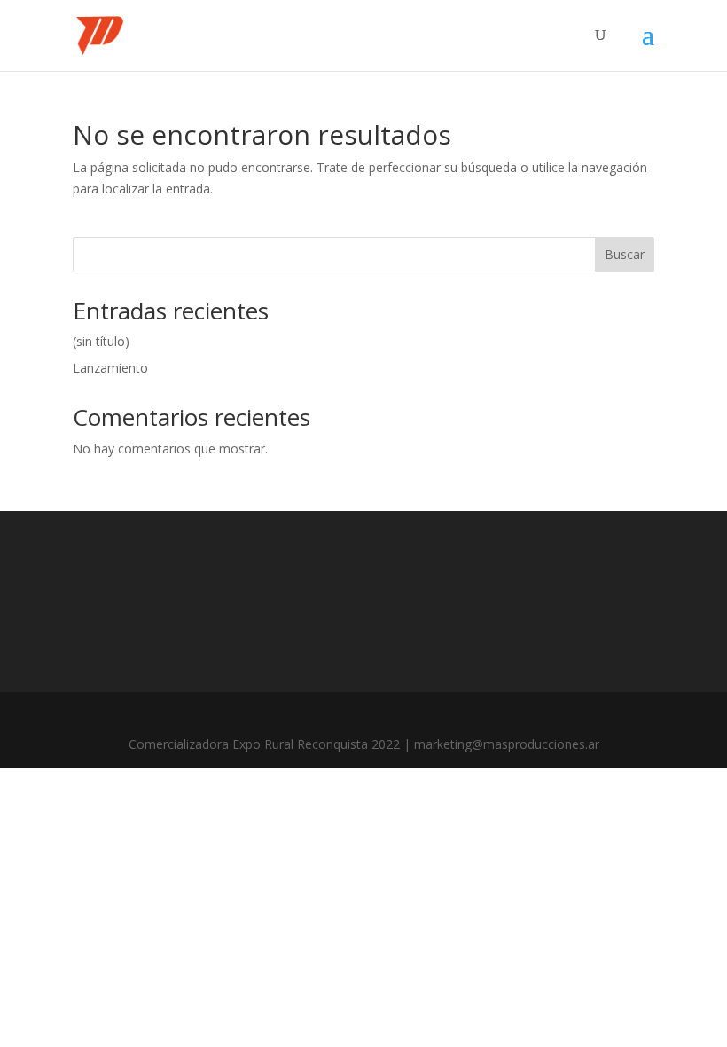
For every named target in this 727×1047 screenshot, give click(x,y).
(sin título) (101, 341)
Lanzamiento (110, 367)
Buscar (625, 254)
